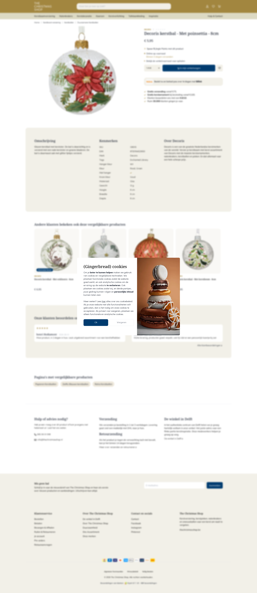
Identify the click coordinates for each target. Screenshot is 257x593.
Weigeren (121, 322)
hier (104, 301)
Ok (96, 322)
